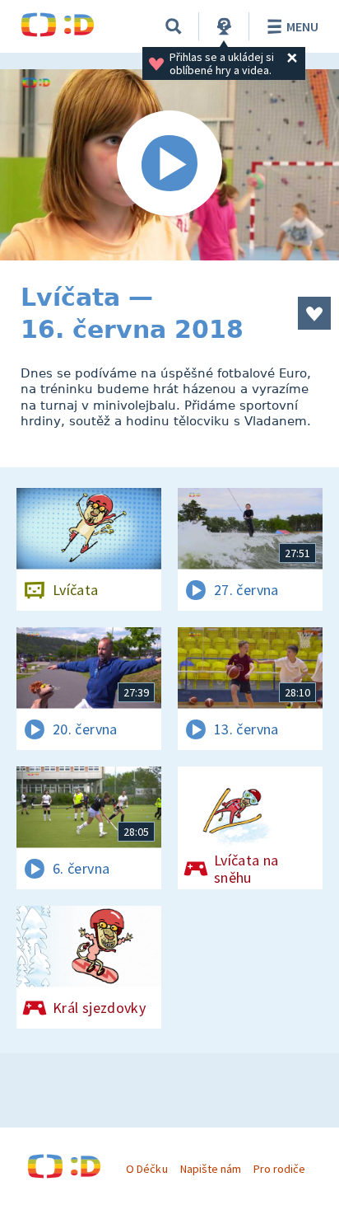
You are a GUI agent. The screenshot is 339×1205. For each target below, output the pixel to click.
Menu (302, 26)
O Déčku (146, 1168)
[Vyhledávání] (173, 26)
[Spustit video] (169, 164)
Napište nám (210, 1168)
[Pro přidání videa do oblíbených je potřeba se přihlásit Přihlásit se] (314, 313)
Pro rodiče (279, 1168)
